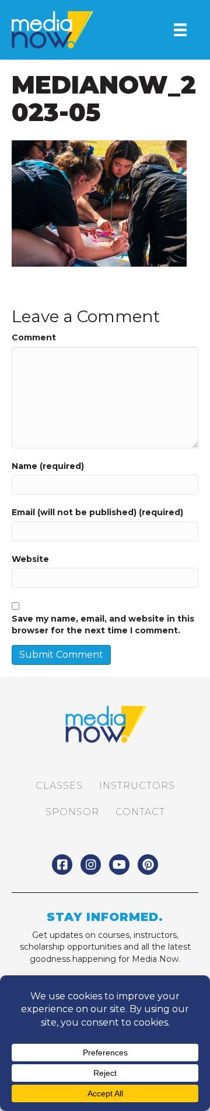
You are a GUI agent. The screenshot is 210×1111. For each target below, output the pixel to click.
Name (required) (48, 466)
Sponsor (72, 811)
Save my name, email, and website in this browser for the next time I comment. (103, 624)
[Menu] (180, 30)
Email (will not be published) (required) (97, 512)
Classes (59, 785)
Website (30, 559)
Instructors (137, 785)
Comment (34, 337)
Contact (140, 811)
